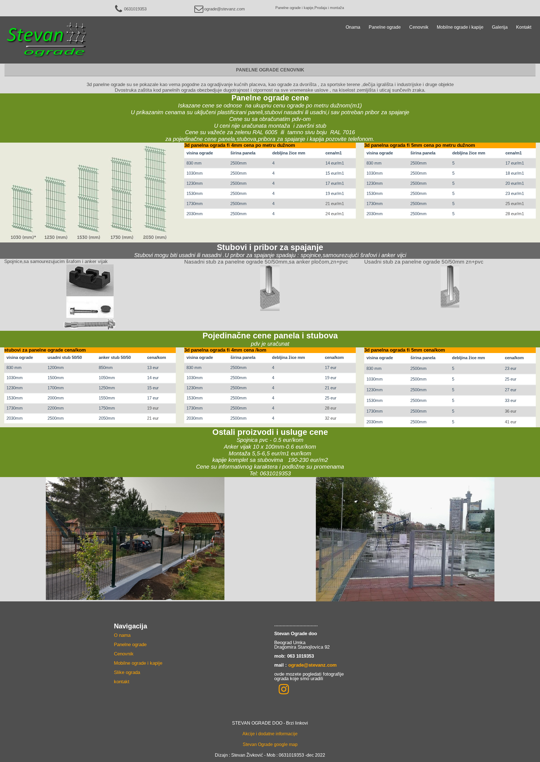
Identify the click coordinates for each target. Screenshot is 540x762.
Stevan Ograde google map (270, 744)
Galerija (500, 27)
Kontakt (523, 27)
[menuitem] (190, 636)
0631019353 (135, 8)
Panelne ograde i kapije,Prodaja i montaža (309, 8)
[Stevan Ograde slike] (283, 689)
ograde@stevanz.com (224, 8)
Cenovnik (418, 27)
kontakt (121, 681)
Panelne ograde (385, 27)
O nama (122, 635)
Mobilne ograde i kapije (460, 27)
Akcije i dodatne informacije (270, 733)
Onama (353, 27)
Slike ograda (127, 672)
